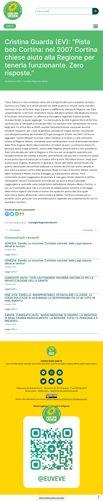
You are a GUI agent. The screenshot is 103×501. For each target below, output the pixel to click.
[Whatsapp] (17, 214)
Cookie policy (43, 391)
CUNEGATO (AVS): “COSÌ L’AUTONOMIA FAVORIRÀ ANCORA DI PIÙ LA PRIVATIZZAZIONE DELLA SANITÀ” (49, 279)
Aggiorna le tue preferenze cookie (64, 391)
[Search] (95, 11)
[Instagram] (51, 372)
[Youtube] (51, 381)
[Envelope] (60, 381)
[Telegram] (43, 372)
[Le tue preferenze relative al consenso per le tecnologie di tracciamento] (98, 496)
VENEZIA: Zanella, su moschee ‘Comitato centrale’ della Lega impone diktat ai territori (48, 245)
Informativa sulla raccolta (51, 498)
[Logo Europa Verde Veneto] (12, 10)
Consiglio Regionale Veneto (35, 81)
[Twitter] (12, 214)
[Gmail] (22, 214)
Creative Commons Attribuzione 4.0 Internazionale (66, 399)
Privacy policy (30, 391)
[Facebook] (7, 214)
